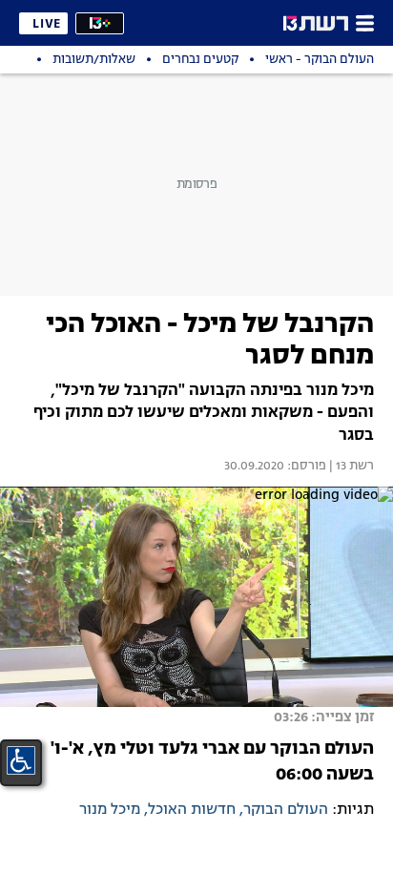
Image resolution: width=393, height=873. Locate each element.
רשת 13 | (350, 466)
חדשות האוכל (192, 810)
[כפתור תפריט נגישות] (21, 760)
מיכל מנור (109, 810)
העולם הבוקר (285, 810)
